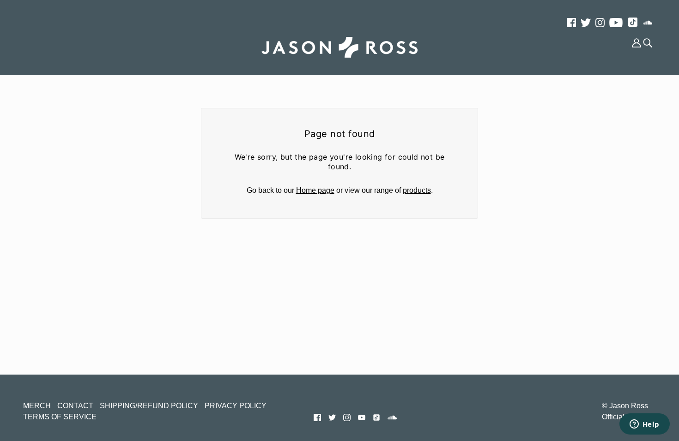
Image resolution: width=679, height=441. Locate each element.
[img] (571, 22)
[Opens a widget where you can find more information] (644, 424)
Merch (37, 406)
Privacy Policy (236, 406)
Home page (315, 190)
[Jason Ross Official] (339, 47)
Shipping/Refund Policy (149, 406)
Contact (75, 406)
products (417, 190)
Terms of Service (60, 417)
